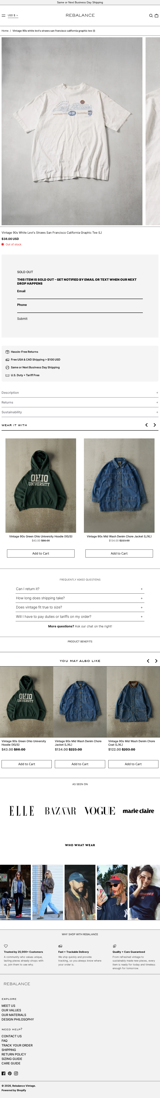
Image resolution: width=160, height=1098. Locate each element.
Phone (22, 305)
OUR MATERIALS (14, 1015)
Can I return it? (27, 589)
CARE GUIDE (11, 1063)
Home (5, 30)
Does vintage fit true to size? (39, 607)
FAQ (4, 1041)
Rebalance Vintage (23, 1085)
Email (21, 291)
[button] (151, 15)
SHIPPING (9, 1050)
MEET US (8, 1006)
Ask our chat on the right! (93, 626)
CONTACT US (12, 1036)
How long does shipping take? (40, 598)
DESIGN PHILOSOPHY (18, 1019)
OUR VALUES (11, 1010)
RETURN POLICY (14, 1054)
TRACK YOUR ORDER (17, 1045)
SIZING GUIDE (12, 1059)
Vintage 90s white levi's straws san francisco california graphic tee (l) (53, 30)
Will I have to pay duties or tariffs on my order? (53, 616)
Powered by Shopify (14, 1090)
